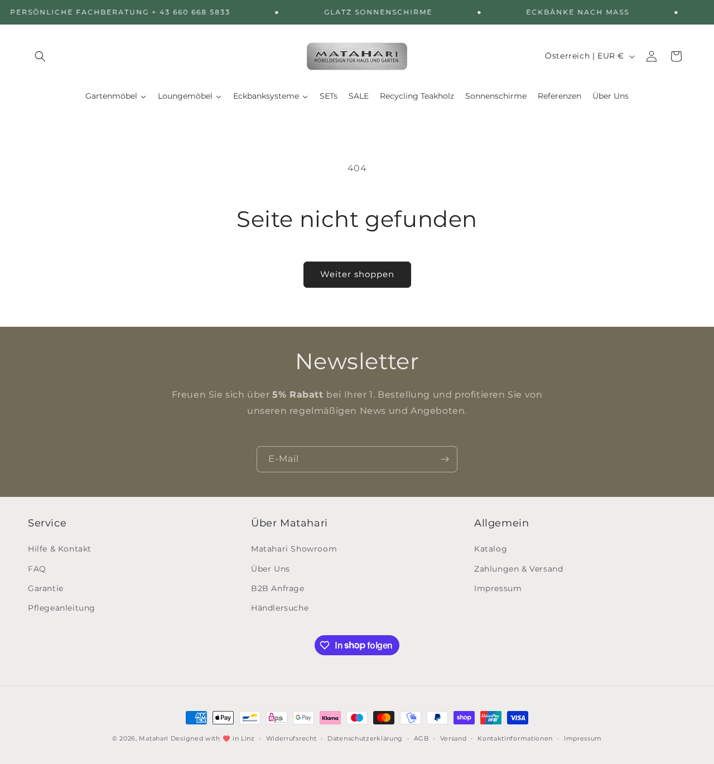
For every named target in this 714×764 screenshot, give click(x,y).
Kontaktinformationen (515, 738)
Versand (453, 738)
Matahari (153, 738)
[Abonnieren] (444, 459)
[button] (40, 56)
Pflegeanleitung (61, 608)
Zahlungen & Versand (518, 569)
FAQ (37, 569)
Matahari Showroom (294, 549)
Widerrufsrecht (291, 738)
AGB (421, 738)
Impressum (498, 588)
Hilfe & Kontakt (59, 549)
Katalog (490, 549)
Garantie (46, 588)
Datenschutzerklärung (365, 738)
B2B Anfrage (278, 588)
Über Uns (270, 569)
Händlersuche (279, 608)
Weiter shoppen (357, 274)
